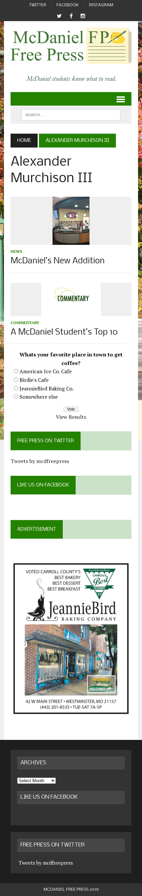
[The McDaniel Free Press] (71, 46)
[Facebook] (71, 16)
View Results (71, 416)
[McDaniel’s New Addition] (71, 240)
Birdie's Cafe (34, 379)
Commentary (25, 322)
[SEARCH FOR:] (71, 115)
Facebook (67, 5)
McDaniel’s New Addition (58, 261)
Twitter (37, 5)
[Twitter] (59, 16)
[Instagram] (83, 16)
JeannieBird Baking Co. (46, 388)
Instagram (101, 5)
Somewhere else (38, 396)
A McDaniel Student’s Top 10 (64, 332)
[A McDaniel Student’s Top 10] (71, 311)
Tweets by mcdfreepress (40, 461)
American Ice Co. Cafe (45, 371)
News (16, 251)
